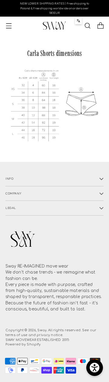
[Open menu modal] (8, 26)
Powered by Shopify (23, 344)
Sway (42, 330)
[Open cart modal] (100, 26)
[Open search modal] (87, 26)
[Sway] (54, 25)
